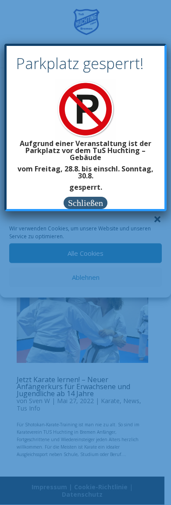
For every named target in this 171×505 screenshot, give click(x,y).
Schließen (85, 203)
